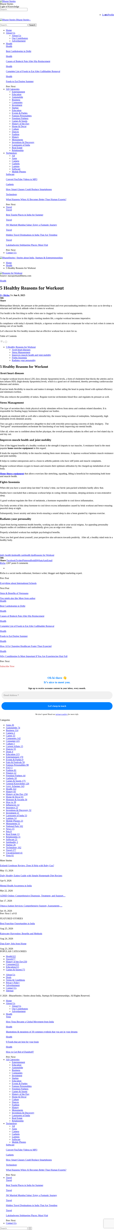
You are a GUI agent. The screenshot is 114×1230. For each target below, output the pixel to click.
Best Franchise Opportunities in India (17, 923)
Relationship (18, 150)
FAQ (9, 767)
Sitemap (10, 990)
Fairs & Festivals (15, 762)
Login (105, 14)
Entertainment (18, 92)
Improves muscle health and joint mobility (31, 355)
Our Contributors (20, 38)
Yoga (10, 855)
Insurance (12, 807)
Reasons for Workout (44, 555)
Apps (14, 158)
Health (9, 43)
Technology (11, 153)
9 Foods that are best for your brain (22, 1042)
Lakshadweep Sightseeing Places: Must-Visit (27, 245)
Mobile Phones (19, 171)
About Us (10, 33)
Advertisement (19, 41)
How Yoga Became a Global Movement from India (30, 1021)
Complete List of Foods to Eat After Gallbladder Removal (33, 71)
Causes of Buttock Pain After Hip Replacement (28, 61)
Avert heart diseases (21, 349)
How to (11, 802)
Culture (15, 129)
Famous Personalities (22, 115)
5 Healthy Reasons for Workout (21, 347)
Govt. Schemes (15, 786)
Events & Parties (19, 113)
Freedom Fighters (20, 118)
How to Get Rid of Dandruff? (20, 1052)
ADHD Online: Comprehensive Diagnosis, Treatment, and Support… (32, 895)
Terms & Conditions (15, 980)
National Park (14, 826)
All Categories (12, 89)
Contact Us (11, 252)
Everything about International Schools (18, 583)
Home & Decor (19, 126)
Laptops (15, 166)
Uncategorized (14, 853)
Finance (11, 773)
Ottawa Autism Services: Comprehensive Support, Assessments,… (31, 905)
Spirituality (12, 842)
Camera (15, 161)
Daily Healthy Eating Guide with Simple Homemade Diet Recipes (31, 875)
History (15, 137)
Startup (15, 107)
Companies (17, 102)
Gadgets (16, 163)
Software (16, 169)
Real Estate (17, 147)
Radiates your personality (24, 360)
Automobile (17, 97)
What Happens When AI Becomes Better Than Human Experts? (36, 199)
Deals (9, 751)
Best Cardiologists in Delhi (18, 51)
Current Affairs (14, 746)
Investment (17, 105)
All (13, 155)
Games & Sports (19, 121)
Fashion (15, 134)
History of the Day (20, 123)
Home (9, 30)
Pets (9, 831)
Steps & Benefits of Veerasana (14, 593)
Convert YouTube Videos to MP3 (21, 179)
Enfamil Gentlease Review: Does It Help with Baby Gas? (27, 865)
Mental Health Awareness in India (16, 885)
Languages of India (21, 145)
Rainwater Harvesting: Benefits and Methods (21, 933)
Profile (111, 14)
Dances (15, 131)
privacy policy (61, 714)
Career (10, 735)
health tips (29, 555)
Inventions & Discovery (23, 142)
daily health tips (7, 555)
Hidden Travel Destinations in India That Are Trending (31, 235)
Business (16, 99)
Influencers (12, 805)
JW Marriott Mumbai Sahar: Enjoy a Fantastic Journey (31, 225)
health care (20, 555)
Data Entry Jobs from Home (13, 943)
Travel (9, 207)
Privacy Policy (13, 982)
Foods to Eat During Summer (20, 81)
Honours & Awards (16, 799)
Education (16, 94)
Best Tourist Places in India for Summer (24, 215)
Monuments (17, 139)
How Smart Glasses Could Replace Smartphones (29, 189)
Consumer (13, 741)
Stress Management (21, 352)
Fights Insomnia (19, 357)
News (10, 829)
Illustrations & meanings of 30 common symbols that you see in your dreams (41, 1031)
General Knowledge (17, 783)
